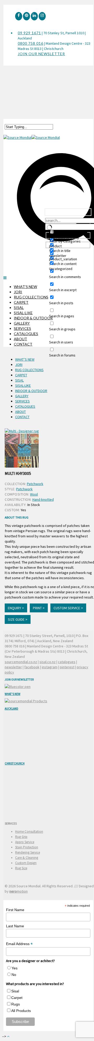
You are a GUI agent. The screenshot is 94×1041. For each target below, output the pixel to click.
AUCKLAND (11, 708)
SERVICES (22, 328)
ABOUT (20, 339)
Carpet (16, 998)
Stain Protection (26, 847)
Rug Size (21, 868)
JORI (18, 292)
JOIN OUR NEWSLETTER (41, 53)
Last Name (15, 926)
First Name (15, 910)
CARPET (21, 302)
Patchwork (35, 483)
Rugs (15, 1004)
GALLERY (22, 323)
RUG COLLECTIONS (31, 297)
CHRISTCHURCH (15, 763)
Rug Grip (21, 837)
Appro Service (24, 842)
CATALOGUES (26, 333)
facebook (31, 667)
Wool (34, 494)
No (13, 975)
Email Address (19, 943)
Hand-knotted (43, 499)
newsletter (13, 667)
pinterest (67, 667)
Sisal (15, 991)
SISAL (19, 307)
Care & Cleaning (26, 857)
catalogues (66, 661)
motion (18, 891)
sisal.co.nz (47, 661)
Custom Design (26, 863)
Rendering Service (27, 852)
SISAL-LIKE (23, 312)
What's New (12, 694)
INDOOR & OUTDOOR (33, 318)
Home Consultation (29, 831)
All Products (21, 1011)
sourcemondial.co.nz (21, 661)
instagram (49, 667)
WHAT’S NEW (25, 286)
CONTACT (23, 344)
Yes (14, 968)
